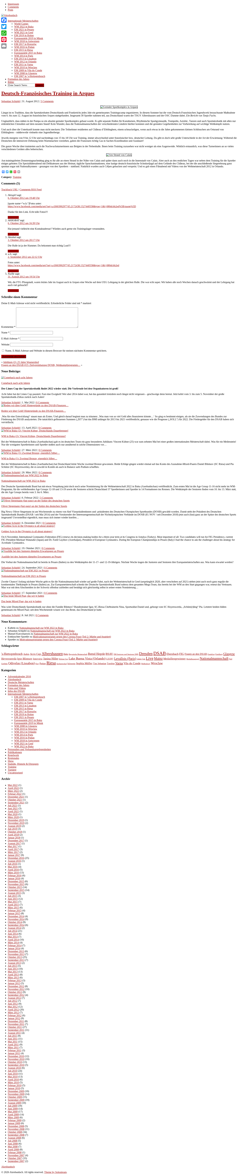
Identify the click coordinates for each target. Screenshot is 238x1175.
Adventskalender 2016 (19, 676)
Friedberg (219, 654)
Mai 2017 (13, 846)
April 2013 (13, 974)
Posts (10, 9)
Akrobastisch (14, 679)
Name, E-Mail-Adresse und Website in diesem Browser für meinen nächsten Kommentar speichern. (56, 350)
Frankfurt (211, 654)
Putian (43, 663)
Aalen (26, 654)
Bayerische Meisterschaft (78, 654)
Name (5, 332)
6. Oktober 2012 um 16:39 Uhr (24, 223)
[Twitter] (4, 26)
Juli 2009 (12, 1105)
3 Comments (46, 497)
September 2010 (16, 1065)
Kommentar (8, 326)
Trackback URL (9, 189)
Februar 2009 (15, 1120)
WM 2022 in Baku (24, 26)
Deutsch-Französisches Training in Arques (47, 93)
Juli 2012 (12, 1000)
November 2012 (16, 989)
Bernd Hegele (96, 654)
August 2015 (14, 893)
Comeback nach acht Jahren (15, 383)
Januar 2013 (14, 983)
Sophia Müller (84, 663)
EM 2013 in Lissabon (25, 58)
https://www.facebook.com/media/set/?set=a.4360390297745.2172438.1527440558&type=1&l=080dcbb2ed (63, 265)
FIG (181, 654)
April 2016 (13, 869)
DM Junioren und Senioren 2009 (126, 654)
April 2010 (13, 1079)
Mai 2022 (13, 785)
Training (17, 177)
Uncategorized (15, 772)
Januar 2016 (14, 878)
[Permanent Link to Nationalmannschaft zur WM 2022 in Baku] (24, 475)
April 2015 (13, 904)
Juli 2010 (12, 1070)
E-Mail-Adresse (10, 338)
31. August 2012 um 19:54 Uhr (24, 276)
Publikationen (15, 752)
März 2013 (13, 977)
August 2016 (14, 861)
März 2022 (13, 791)
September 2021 (16, 802)
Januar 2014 (14, 948)
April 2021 (13, 811)
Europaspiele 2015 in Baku (28, 52)
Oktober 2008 (15, 1132)
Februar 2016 (15, 875)
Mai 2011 (12, 1041)
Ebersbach (172, 654)
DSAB (159, 653)
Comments (13, 7)
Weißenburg (145, 664)
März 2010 (13, 1082)
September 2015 (16, 890)
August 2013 (14, 963)
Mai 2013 (13, 971)
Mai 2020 (13, 814)
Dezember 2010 (16, 1056)
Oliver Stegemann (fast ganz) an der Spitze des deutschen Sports (34, 506)
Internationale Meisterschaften (23, 20)
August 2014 (14, 928)
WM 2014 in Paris (23, 55)
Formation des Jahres (18, 79)
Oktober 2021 (15, 799)
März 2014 (13, 942)
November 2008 (16, 1129)
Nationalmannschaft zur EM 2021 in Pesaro (23, 576)
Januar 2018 (14, 837)
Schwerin (71, 663)
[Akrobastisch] (9, 15)
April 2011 (13, 1044)
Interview (38, 658)
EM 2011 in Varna (23, 64)
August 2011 (14, 1033)
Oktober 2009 (15, 1097)
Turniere (12, 769)
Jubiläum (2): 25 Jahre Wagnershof (21, 362)
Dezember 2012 (16, 986)
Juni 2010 (13, 1073)
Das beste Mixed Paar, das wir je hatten (21, 601)
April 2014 (13, 939)
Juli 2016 (12, 863)
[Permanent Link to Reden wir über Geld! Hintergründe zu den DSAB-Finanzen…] (34, 405)
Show (11, 761)
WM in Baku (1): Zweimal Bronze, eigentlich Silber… (29, 458)
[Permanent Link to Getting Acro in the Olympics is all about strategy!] (28, 526)
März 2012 (13, 1012)
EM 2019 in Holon (24, 35)
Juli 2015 (12, 896)
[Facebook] (4, 20)
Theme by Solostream (55, 1172)
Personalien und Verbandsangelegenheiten (29, 749)
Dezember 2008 (16, 1126)
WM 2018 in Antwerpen (26, 41)
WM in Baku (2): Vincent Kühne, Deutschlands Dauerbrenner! (33, 436)
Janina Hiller (50, 658)
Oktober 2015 (15, 887)
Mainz (158, 658)
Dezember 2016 (16, 858)
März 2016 (13, 872)
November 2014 (16, 919)
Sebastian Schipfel (10, 101)
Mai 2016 (13, 866)
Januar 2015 (14, 913)
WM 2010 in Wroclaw (25, 67)
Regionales (13, 758)
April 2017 (13, 849)
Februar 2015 (15, 910)
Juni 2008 (13, 1143)
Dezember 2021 (16, 796)
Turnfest (111, 663)
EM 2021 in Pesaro (24, 29)
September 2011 (16, 1030)
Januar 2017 (14, 855)
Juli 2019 (12, 828)
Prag (37, 664)
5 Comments (47, 101)
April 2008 (13, 1149)
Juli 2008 (12, 1140)
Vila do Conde (132, 663)
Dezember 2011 (16, 1021)
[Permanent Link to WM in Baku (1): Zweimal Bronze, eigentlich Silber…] (30, 453)
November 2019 (16, 823)
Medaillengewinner (174, 658)
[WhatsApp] (4, 33)
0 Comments (42, 402)
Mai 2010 (13, 1076)
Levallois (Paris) (125, 658)
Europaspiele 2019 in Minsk (28, 38)
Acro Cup (35, 654)
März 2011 (13, 1047)
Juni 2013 (13, 968)
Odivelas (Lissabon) (21, 663)
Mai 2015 (13, 901)
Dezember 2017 (16, 840)
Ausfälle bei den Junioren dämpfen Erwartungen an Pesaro (31, 556)
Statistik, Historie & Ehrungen (23, 764)
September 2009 (16, 1100)
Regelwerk (13, 755)
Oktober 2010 (15, 1062)
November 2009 (16, 1094)
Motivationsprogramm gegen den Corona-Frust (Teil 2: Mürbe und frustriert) (72, 636)
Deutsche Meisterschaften (21, 682)
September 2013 (16, 960)
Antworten (13, 217)
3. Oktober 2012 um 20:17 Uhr (24, 240)
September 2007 (16, 1161)
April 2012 (13, 1009)
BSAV (109, 654)
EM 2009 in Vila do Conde (28, 70)
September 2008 (16, 1135)
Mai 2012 (13, 1006)
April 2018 (13, 834)
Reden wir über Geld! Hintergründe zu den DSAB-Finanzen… (33, 411)
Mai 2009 (13, 1111)
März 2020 (13, 817)
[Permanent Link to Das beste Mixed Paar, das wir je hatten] (22, 595)
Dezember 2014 (16, 916)
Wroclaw (157, 663)
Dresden (146, 653)
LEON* (109, 659)
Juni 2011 (13, 1038)
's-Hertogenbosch (12, 654)
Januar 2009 (14, 1123)
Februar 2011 (14, 1050)
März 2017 (13, 852)
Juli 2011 (12, 1035)
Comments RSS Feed (31, 189)
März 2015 (13, 907)
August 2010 (14, 1068)
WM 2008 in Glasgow (25, 73)
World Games (21, 23)
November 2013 (16, 954)
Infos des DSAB (16, 691)
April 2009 (13, 1114)
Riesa (51, 663)
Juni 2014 (13, 933)
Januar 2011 (14, 1053)
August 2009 (14, 1102)
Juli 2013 (12, 965)
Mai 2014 (13, 936)
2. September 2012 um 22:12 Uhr (25, 257)
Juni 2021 (13, 808)
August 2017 (14, 843)
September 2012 (16, 995)
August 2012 (14, 998)
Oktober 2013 (15, 957)
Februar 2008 (15, 1152)
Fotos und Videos (17, 688)
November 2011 (16, 1024)
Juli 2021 (12, 805)
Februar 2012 (15, 1015)
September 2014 (16, 925)
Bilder (11, 82)
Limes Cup (141, 659)
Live (149, 658)
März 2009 (13, 1117)
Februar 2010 (15, 1085)
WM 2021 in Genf (23, 32)
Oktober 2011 (15, 1027)
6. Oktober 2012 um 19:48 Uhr (24, 198)
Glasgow (229, 654)
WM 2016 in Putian (24, 47)
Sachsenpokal (62, 664)
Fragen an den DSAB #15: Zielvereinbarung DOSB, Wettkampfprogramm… (40, 365)
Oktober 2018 (15, 831)
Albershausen (52, 653)
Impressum (13, 4)
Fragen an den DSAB (196, 654)
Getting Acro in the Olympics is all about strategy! (26, 531)
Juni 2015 (13, 898)
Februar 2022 (15, 794)
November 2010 (16, 1059)
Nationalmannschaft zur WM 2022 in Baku (23, 480)
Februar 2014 (15, 945)
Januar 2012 (14, 1018)
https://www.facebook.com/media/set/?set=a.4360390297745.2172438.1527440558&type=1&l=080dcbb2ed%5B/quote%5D (72, 206)
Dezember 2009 (16, 1091)
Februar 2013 (15, 980)
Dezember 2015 (16, 881)
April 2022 (13, 788)
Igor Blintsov (24, 658)
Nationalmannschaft (214, 658)
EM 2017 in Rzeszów (25, 44)
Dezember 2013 (16, 951)
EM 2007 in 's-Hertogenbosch (29, 697)
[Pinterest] (4, 39)
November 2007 (16, 1155)
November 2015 (16, 884)
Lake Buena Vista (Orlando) (87, 658)
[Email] (4, 46)
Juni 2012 (13, 1003)
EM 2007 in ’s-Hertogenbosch (29, 76)
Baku (65, 654)
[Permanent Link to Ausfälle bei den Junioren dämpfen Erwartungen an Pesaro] (32, 551)
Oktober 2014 (15, 922)
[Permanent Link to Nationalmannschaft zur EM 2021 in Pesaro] (25, 570)
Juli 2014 (12, 931)
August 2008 (14, 1137)
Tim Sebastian (99, 663)
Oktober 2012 (15, 992)
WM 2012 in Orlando (25, 61)
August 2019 (14, 826)
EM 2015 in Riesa (23, 50)
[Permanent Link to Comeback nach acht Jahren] (17, 377)
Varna (119, 663)
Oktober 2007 (15, 1158)
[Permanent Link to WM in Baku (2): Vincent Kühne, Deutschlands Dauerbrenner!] (34, 430)
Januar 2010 (14, 1088)
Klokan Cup (63, 659)
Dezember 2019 (16, 820)
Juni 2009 (13, 1108)
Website (5, 344)
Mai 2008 (13, 1146)
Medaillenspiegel (192, 659)
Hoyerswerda (9, 658)
